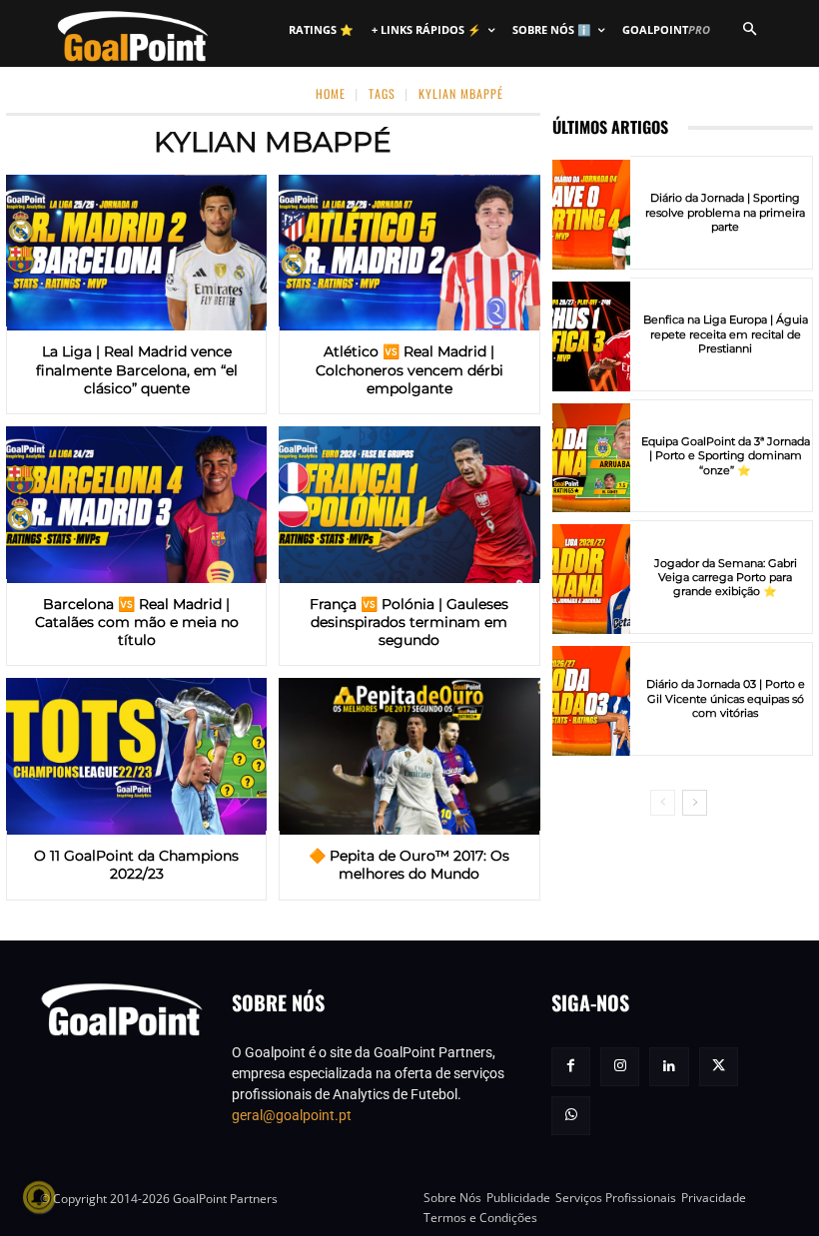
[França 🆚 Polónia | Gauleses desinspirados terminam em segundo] (409, 504)
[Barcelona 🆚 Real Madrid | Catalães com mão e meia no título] (136, 504)
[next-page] (694, 803)
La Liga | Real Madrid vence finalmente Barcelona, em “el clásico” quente (137, 369)
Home (331, 93)
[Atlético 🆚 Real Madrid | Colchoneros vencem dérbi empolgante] (409, 253)
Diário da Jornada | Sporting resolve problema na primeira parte (725, 212)
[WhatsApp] (570, 1115)
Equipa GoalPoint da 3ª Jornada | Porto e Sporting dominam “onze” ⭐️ (725, 455)
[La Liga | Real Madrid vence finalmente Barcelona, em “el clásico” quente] (136, 253)
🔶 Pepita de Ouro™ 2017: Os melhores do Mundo (409, 865)
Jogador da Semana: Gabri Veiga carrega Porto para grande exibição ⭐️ (725, 577)
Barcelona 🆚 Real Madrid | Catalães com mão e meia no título (137, 622)
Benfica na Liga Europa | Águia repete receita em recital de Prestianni (725, 333)
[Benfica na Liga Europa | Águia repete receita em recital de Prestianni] (591, 336)
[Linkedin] (668, 1066)
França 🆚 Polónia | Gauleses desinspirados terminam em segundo (409, 622)
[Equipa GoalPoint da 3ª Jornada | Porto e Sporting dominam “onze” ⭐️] (591, 458)
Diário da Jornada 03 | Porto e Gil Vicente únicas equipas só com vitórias (725, 698)
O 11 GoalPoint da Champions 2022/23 (136, 865)
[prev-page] (662, 803)
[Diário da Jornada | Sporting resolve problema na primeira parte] (591, 215)
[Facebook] (570, 1066)
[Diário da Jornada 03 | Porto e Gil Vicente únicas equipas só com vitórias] (591, 701)
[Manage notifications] (39, 1197)
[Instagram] (619, 1066)
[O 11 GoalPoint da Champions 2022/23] (136, 756)
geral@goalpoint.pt (292, 1115)
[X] (718, 1066)
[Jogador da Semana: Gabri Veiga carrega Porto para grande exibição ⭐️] (591, 579)
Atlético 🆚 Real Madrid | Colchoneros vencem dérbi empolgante (409, 369)
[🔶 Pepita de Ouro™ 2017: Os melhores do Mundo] (409, 756)
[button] (749, 30)
